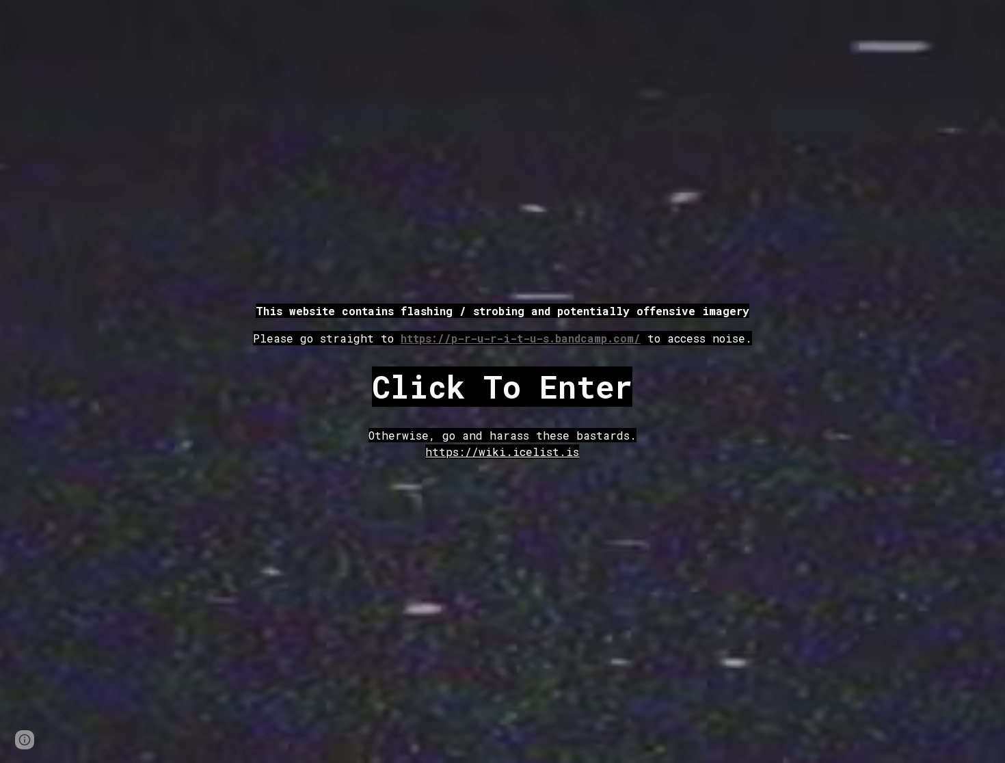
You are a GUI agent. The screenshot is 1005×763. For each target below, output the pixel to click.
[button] (24, 739)
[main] (503, 324)
